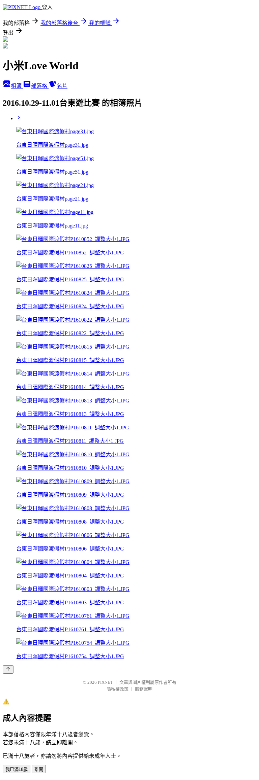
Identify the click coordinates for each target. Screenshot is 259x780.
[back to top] (8, 669)
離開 (38, 769)
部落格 (40, 86)
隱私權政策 (117, 689)
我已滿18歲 (16, 769)
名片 (62, 86)
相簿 (17, 86)
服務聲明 (143, 689)
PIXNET (105, 682)
